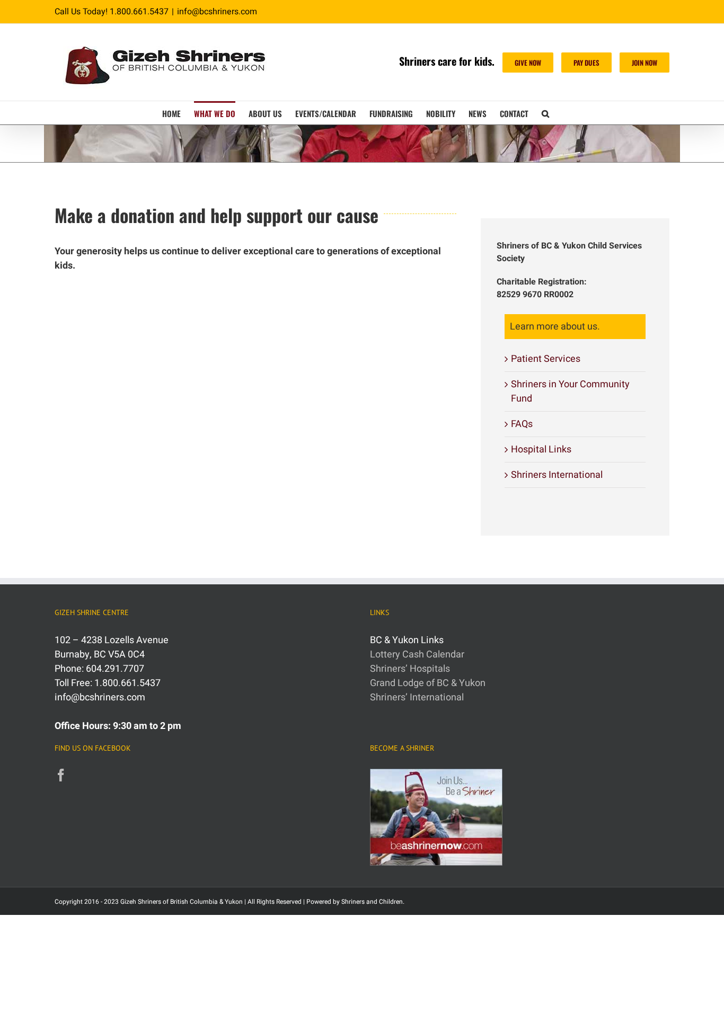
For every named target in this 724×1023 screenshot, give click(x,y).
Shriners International (557, 475)
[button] (545, 112)
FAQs (522, 424)
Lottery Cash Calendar (417, 654)
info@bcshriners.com (217, 11)
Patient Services (545, 359)
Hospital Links (541, 449)
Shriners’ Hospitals (410, 669)
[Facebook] (61, 775)
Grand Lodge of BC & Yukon (427, 683)
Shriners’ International (417, 697)
